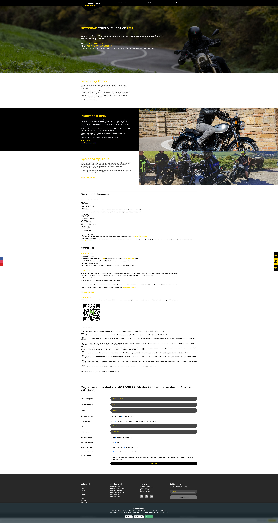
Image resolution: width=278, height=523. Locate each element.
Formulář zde (130, 258)
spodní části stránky (140, 236)
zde (104, 258)
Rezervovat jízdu (86, 140)
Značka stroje (86, 421)
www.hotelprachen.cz (86, 230)
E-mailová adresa (87, 404)
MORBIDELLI (85, 502)
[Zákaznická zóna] (276, 261)
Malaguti (83, 500)
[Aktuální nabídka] (276, 255)
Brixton (83, 490)
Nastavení (128, 516)
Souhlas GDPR (86, 456)
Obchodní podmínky (116, 490)
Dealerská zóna (115, 486)
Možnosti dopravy (115, 494)
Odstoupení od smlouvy (117, 492)
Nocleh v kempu (86, 437)
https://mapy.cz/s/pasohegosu (169, 300)
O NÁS (175, 2)
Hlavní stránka (122, 2)
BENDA (83, 486)
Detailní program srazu (88, 100)
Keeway (83, 494)
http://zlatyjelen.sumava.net (88, 224)
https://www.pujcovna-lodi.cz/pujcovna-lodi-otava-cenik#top (161, 273)
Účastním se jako (87, 416)
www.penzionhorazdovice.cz (88, 218)
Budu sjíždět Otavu (87, 442)
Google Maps (91, 206)
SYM (82, 496)
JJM (82, 492)
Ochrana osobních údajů (117, 488)
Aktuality (149, 2)
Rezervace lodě (86, 447)
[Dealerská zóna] (276, 268)
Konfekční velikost (87, 452)
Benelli (83, 488)
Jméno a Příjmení (87, 399)
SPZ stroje (84, 432)
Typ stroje (84, 426)
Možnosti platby (115, 496)
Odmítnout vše (138, 516)
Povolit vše (149, 516)
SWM (82, 498)
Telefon (83, 410)
